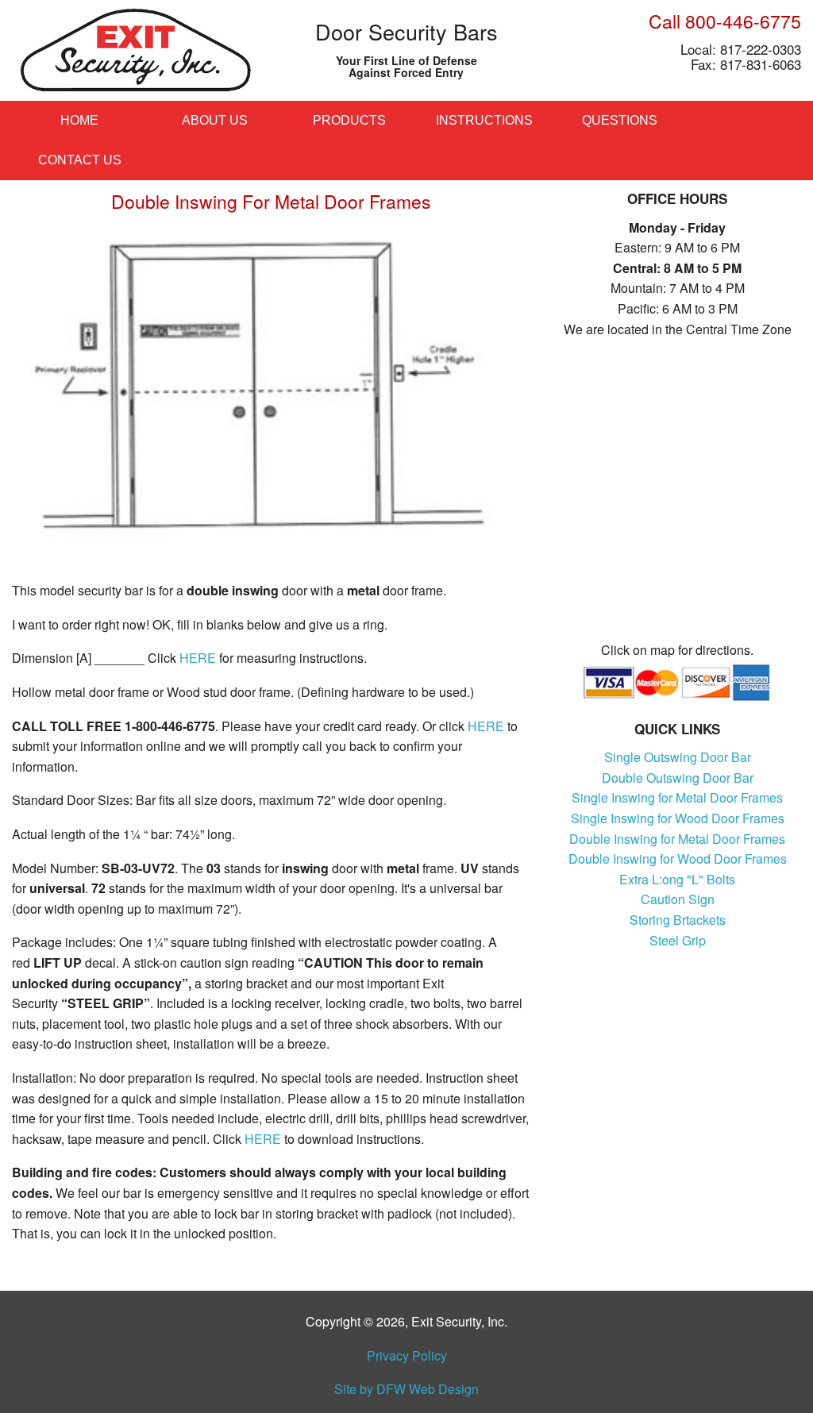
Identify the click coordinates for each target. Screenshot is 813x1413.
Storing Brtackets (678, 920)
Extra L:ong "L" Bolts (677, 879)
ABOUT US (215, 120)
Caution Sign (678, 899)
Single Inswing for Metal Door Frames (677, 797)
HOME (79, 120)
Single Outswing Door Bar (677, 757)
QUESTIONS (619, 120)
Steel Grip (677, 940)
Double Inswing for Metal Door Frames (677, 839)
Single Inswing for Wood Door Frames (677, 818)
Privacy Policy (407, 1355)
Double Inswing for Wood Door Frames (677, 858)
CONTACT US (79, 160)
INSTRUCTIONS (484, 120)
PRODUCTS (349, 120)
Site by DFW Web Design (406, 1389)
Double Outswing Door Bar (677, 777)
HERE (197, 658)
